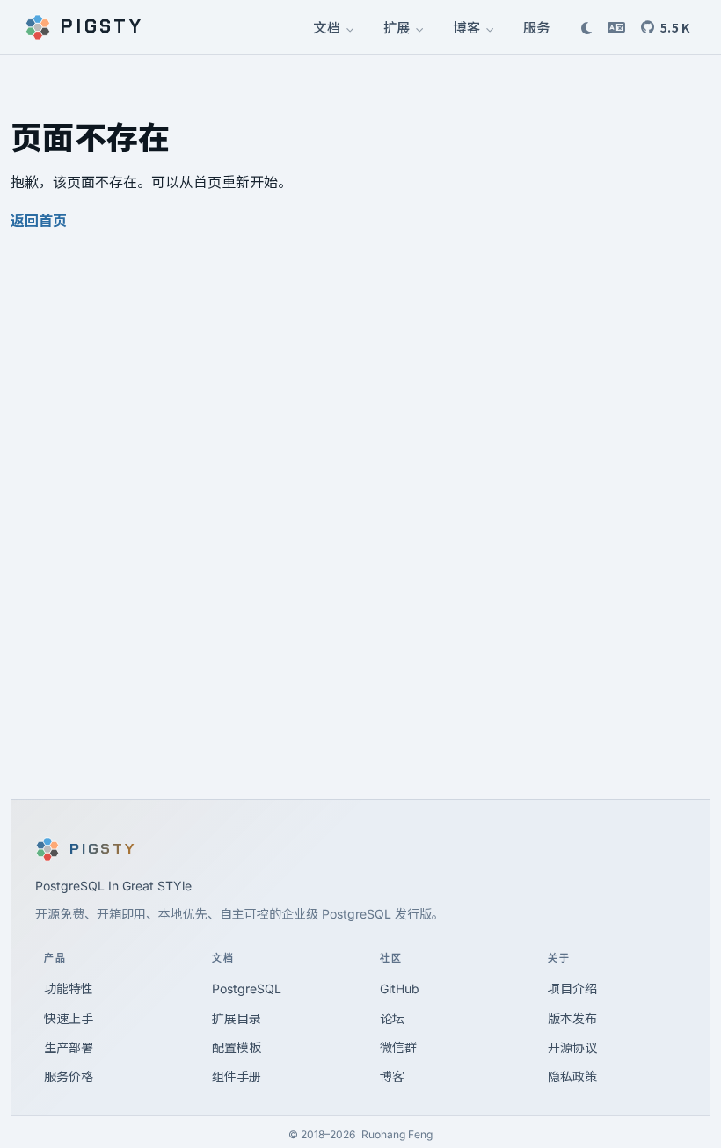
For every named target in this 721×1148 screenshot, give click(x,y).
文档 (327, 26)
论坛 (392, 1018)
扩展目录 (236, 1018)
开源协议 (572, 1047)
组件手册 (236, 1076)
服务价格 (68, 1076)
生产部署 (68, 1047)
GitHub (399, 988)
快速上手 (68, 1018)
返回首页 (39, 220)
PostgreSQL (246, 988)
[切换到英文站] (616, 27)
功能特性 (68, 988)
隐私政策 (572, 1076)
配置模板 (236, 1047)
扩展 (397, 26)
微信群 (398, 1047)
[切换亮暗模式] (586, 27)
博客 (467, 26)
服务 (536, 26)
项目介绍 (572, 988)
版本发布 (572, 1018)
